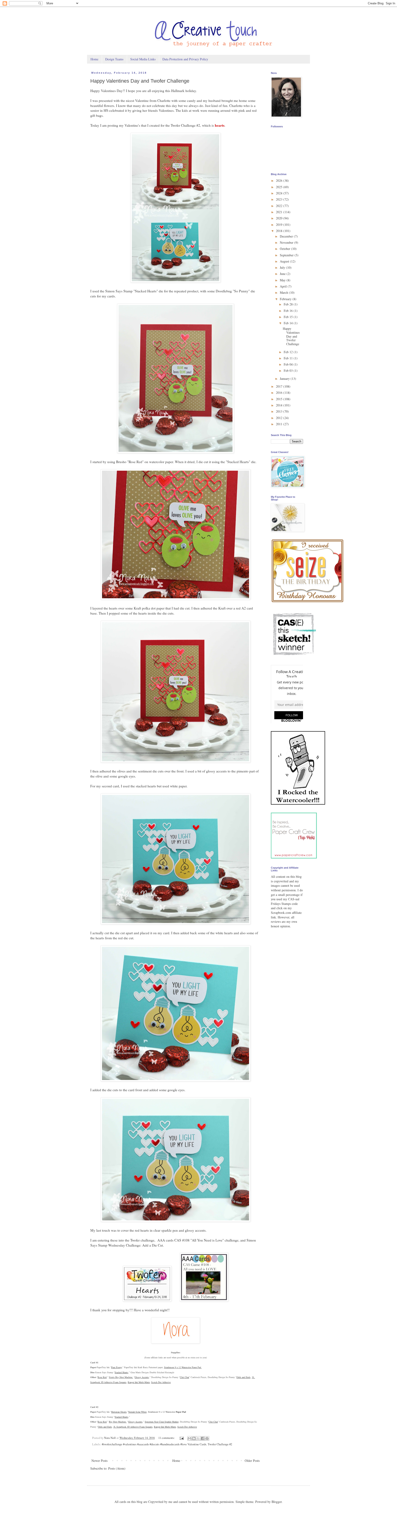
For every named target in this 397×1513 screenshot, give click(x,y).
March (284, 292)
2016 (279, 392)
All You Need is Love (207, 1240)
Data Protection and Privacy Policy (185, 59)
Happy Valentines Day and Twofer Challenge (139, 81)
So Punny (241, 291)
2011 (279, 424)
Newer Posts (99, 1460)
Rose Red (135, 461)
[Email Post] (181, 1438)
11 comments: (167, 1438)
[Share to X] (198, 1438)
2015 (279, 399)
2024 (279, 193)
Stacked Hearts (145, 291)
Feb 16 (289, 310)
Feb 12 (289, 352)
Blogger (277, 1501)
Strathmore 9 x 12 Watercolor (167, 1411)
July (283, 267)
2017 (279, 386)
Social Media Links (143, 59)
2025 (279, 187)
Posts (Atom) (116, 1468)
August (285, 261)
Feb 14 (289, 323)
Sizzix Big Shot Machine (120, 1377)
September (287, 255)
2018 (279, 231)
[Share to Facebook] (202, 1438)
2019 (279, 224)
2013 (279, 411)
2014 (279, 405)
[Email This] (189, 1438)
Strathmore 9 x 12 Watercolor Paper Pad (182, 1367)
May (283, 280)
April (284, 286)
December (287, 236)
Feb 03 (289, 370)
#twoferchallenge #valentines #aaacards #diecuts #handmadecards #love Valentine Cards (154, 1444)
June (283, 273)
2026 (279, 180)
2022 (279, 206)
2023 (279, 199)
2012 (279, 418)
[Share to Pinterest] (207, 1438)
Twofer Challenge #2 (185, 125)
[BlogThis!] (194, 1438)
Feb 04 (289, 364)
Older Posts (252, 1460)
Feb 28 (289, 304)
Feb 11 (289, 358)
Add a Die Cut (152, 1245)
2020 (279, 218)
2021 (279, 212)
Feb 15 (289, 317)
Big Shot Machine (117, 1421)
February (286, 299)
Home (94, 59)
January (285, 378)
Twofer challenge (142, 1240)
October (285, 248)
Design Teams (114, 59)
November (287, 242)
